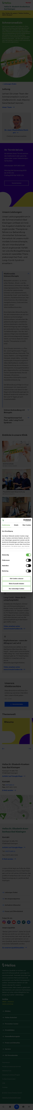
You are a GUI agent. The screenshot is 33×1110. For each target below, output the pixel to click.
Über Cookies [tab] (27, 525)
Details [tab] (16, 525)
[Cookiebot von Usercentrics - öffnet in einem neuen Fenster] (23, 520)
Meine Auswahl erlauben (16, 583)
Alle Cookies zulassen (16, 578)
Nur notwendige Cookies (16, 588)
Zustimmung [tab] (6, 525)
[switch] (28, 560)
